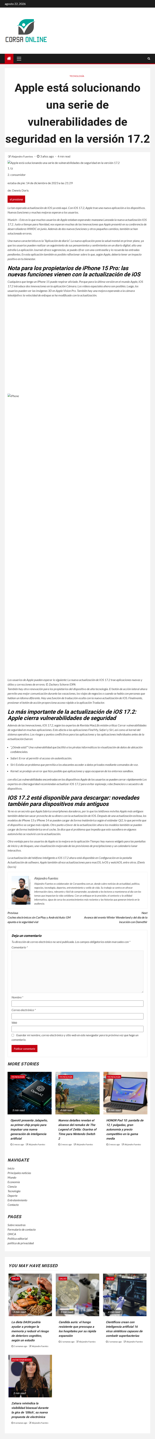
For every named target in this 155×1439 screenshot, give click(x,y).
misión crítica (98, 725)
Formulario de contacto (22, 1229)
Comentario (20, 947)
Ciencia (12, 1186)
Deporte (12, 1195)
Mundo (12, 1177)
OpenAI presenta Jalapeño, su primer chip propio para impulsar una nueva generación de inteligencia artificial (29, 1129)
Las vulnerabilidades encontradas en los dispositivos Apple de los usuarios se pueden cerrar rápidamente (79, 779)
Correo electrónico (24, 1010)
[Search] (148, 58)
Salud (15, 1278)
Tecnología (77, 76)
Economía (14, 1182)
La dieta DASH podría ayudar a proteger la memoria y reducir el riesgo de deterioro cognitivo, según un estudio (30, 1331)
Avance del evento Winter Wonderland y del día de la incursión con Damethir (115, 917)
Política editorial (18, 1238)
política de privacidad (21, 1243)
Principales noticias (19, 1173)
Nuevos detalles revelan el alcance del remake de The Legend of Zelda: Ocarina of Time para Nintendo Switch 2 (77, 1129)
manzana (97, 219)
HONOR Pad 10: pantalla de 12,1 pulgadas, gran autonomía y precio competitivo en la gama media (124, 1129)
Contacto (13, 1204)
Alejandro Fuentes (22, 156)
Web (14, 1022)
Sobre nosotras (17, 1225)
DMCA (12, 1234)
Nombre (17, 997)
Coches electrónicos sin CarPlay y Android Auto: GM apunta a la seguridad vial (39, 917)
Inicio (11, 1168)
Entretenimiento (17, 1200)
